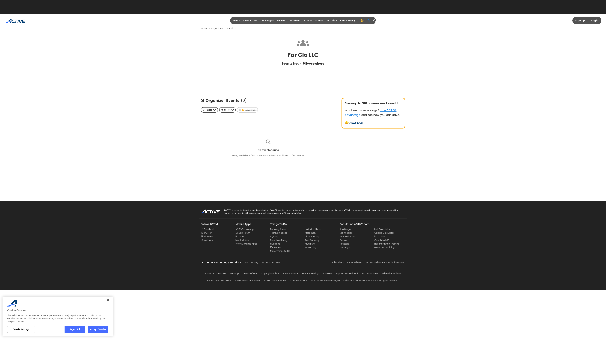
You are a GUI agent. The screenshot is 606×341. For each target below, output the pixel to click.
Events (236, 20)
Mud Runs (310, 243)
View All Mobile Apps (246, 243)
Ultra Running (312, 236)
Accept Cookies (98, 329)
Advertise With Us (391, 273)
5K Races (275, 243)
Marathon (310, 232)
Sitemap (234, 273)
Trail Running (312, 240)
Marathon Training (384, 247)
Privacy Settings (311, 273)
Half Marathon (313, 229)
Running (281, 20)
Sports (319, 20)
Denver (344, 240)
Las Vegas (345, 247)
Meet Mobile (242, 240)
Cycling (274, 236)
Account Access (271, 262)
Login (594, 20)
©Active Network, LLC (326, 280)
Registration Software (219, 280)
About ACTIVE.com (215, 273)
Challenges (267, 20)
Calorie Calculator (384, 232)
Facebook (209, 229)
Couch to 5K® (242, 232)
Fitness (308, 20)
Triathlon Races (278, 232)
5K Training (380, 236)
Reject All (75, 329)
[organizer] (368, 20)
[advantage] (362, 20)
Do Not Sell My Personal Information (385, 262)
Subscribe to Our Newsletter (347, 262)
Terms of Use (250, 273)
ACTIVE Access (370, 273)
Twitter (208, 232)
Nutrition (332, 20)
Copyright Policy (270, 273)
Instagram (209, 240)
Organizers (217, 28)
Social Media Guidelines (247, 280)
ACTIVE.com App (244, 229)
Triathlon (295, 20)
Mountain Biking (278, 240)
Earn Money (251, 262)
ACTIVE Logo (207, 210)
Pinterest (209, 236)
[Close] (107, 300)
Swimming (310, 247)
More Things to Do (280, 251)
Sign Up (580, 20)
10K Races (275, 247)
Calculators (250, 20)
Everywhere (314, 63)
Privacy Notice (290, 273)
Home (204, 28)
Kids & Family (347, 20)
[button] (227, 110)
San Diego (345, 229)
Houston (344, 243)
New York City (347, 236)
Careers (327, 273)
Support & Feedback (347, 273)
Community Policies (275, 280)
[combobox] (209, 110)
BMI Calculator (382, 229)
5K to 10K (240, 236)
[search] (374, 20)
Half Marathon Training (386, 243)
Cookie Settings (21, 329)
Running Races (278, 229)
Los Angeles (346, 232)
